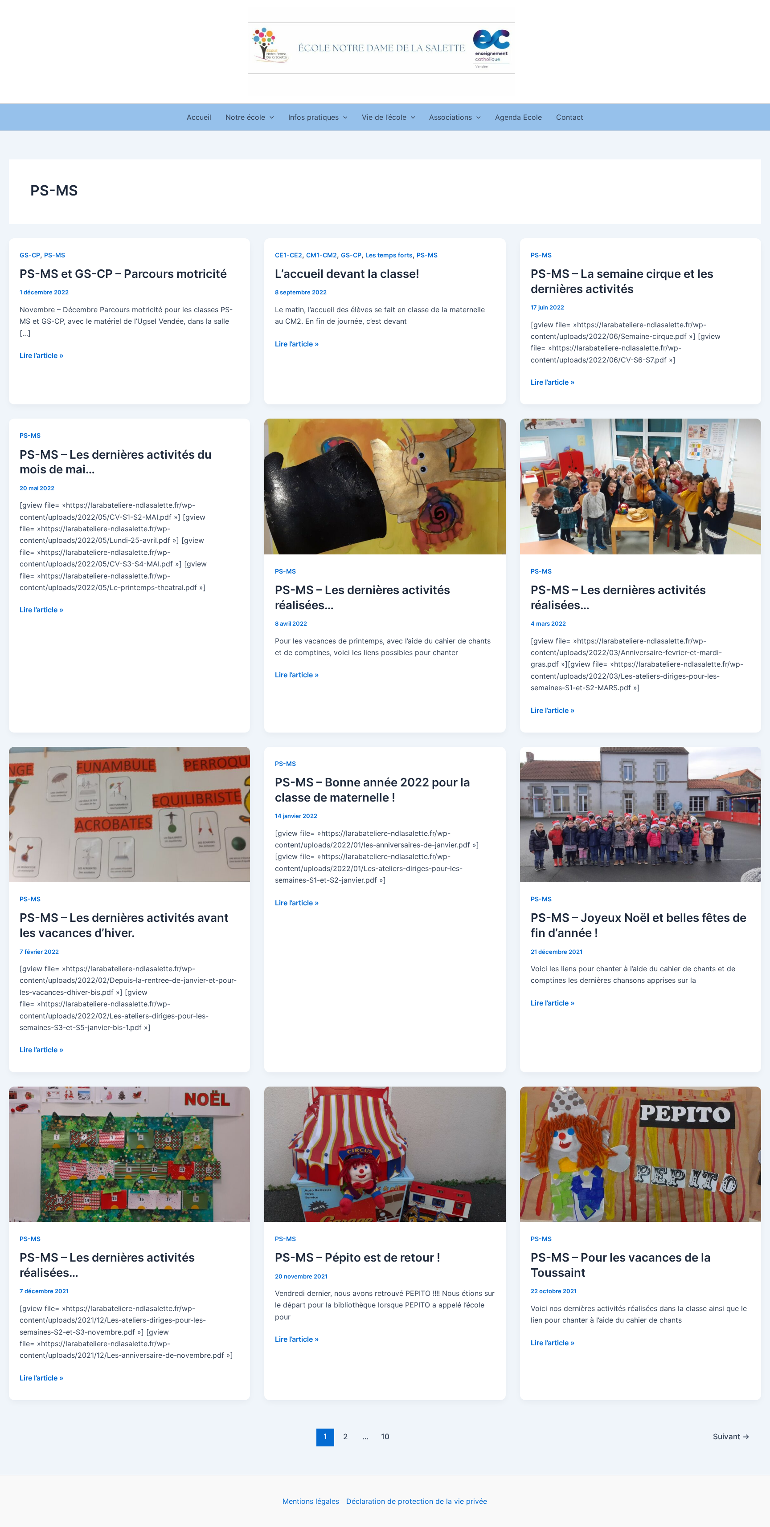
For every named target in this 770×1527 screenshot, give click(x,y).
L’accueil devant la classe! (347, 274)
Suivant (731, 1436)
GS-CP (30, 255)
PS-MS (54, 255)
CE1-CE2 (288, 255)
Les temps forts (389, 255)
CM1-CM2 (321, 255)
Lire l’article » (42, 355)
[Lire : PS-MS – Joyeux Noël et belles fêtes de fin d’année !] (640, 813)
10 (385, 1436)
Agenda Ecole (518, 117)
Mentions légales (311, 1501)
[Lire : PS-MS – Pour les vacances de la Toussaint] (640, 1153)
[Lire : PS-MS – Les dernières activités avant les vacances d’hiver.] (129, 813)
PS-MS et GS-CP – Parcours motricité (123, 274)
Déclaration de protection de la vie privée (416, 1501)
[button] (269, 117)
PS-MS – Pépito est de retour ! (357, 1257)
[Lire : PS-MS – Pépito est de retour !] (384, 1153)
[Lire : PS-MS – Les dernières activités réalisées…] (384, 485)
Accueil (199, 117)
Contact (569, 117)
